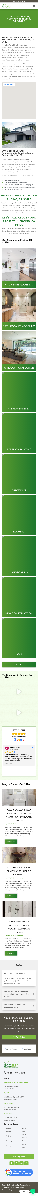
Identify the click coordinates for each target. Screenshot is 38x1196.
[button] (34, 6)
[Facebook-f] (12, 1163)
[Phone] (32, 1191)
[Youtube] (21, 1163)
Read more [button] (8, 763)
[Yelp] (26, 1163)
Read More (11, 841)
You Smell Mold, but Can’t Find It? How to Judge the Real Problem (19, 871)
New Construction (19, 613)
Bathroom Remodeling (19, 326)
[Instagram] (16, 1163)
